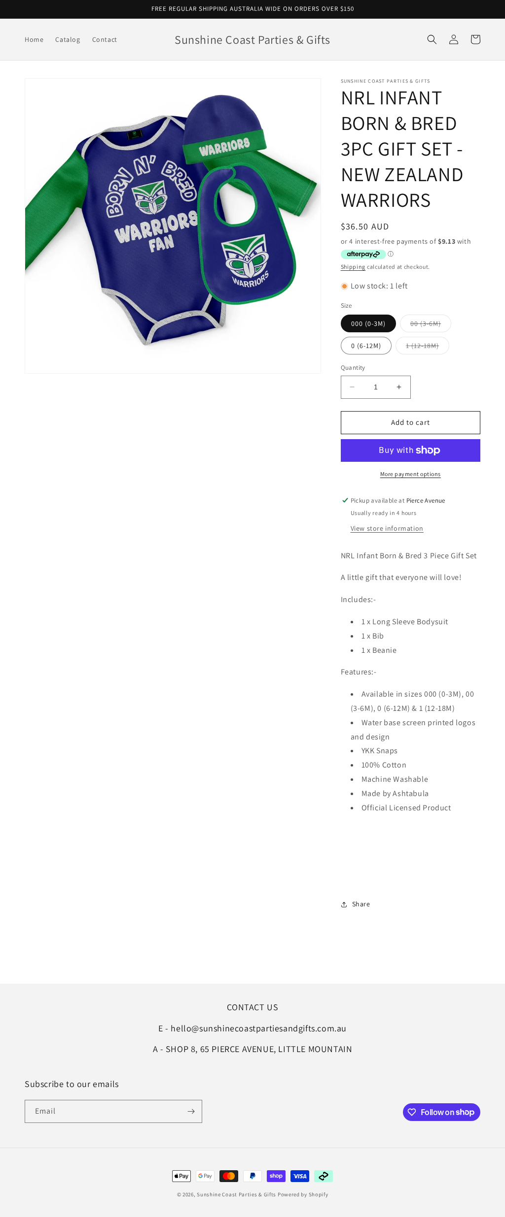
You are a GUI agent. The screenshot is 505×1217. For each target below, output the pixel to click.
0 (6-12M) (366, 345)
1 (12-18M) (427, 347)
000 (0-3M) (368, 323)
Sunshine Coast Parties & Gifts (236, 1194)
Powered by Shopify (303, 1194)
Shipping (353, 266)
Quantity (353, 367)
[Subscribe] (191, 1111)
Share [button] (361, 903)
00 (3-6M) (430, 325)
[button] (432, 39)
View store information (387, 528)
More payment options (410, 474)
